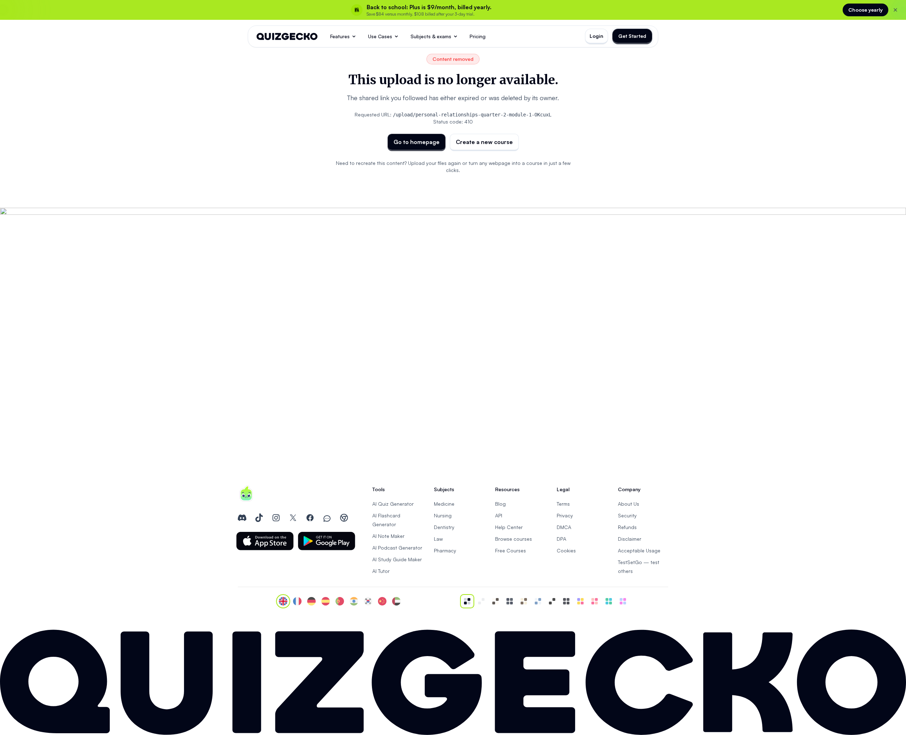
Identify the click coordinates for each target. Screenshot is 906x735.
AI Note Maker (388, 536)
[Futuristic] (608, 601)
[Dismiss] (895, 10)
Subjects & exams (431, 36)
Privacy (565, 515)
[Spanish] (325, 601)
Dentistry (444, 527)
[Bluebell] (623, 601)
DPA (561, 539)
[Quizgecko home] (287, 36)
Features (340, 36)
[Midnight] (566, 601)
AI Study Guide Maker (397, 559)
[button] (265, 541)
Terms (563, 504)
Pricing (478, 36)
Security (627, 515)
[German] (311, 601)
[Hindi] (354, 601)
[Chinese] (382, 601)
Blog (500, 504)
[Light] (481, 601)
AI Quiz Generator (393, 504)
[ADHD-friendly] (538, 601)
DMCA (564, 527)
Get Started (632, 36)
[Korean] (368, 601)
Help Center (509, 527)
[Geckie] (580, 601)
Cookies (566, 550)
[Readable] (495, 601)
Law (438, 539)
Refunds (627, 527)
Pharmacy (445, 550)
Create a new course (484, 141)
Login (596, 36)
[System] (467, 601)
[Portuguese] (339, 601)
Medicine (444, 504)
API (498, 515)
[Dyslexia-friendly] (523, 601)
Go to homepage (417, 141)
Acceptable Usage (639, 550)
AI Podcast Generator (397, 548)
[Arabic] (396, 601)
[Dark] (509, 601)
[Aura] (594, 601)
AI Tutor (381, 571)
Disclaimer (629, 539)
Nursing (443, 515)
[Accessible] (552, 601)
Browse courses (513, 539)
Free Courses (510, 550)
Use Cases (380, 36)
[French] (297, 601)
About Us (628, 504)
